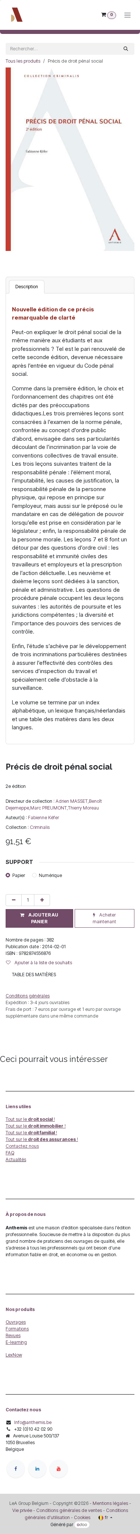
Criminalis (40, 827)
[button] (39, 918)
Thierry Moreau (83, 808)
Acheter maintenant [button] (104, 918)
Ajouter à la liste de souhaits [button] (42, 962)
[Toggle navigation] (127, 15)
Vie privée (22, 1510)
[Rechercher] (125, 49)
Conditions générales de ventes (68, 1510)
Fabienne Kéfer (43, 817)
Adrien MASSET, (72, 801)
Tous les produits (23, 61)
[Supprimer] (14, 900)
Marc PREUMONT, (49, 808)
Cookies (82, 1517)
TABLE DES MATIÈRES (34, 974)
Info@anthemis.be (33, 1422)
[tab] (26, 286)
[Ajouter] (42, 900)
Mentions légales (110, 1503)
